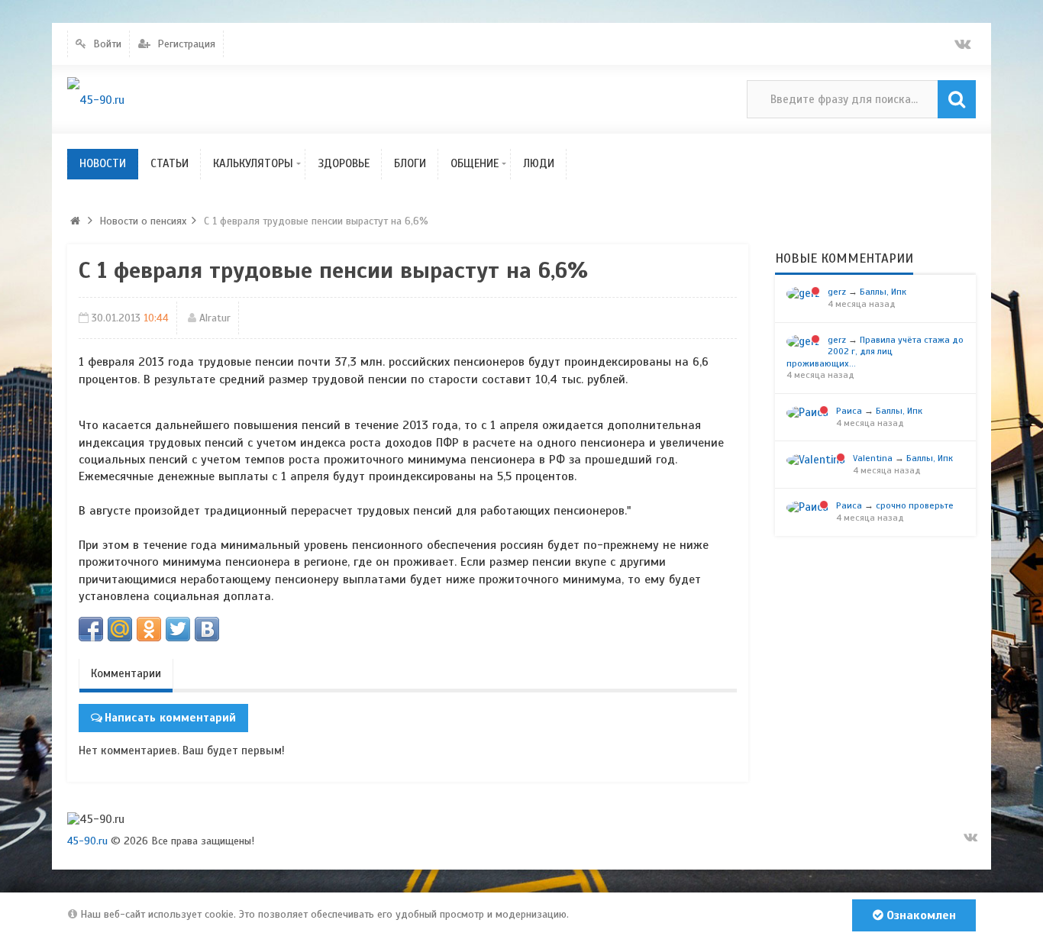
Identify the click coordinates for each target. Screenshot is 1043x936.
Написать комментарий (170, 718)
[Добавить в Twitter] (178, 629)
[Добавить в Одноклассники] (149, 629)
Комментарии (126, 673)
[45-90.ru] (95, 99)
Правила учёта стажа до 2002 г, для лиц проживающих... (875, 351)
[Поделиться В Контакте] (207, 629)
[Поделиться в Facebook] (91, 629)
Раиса (849, 410)
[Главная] (74, 221)
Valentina (873, 458)
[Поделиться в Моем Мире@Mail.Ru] (120, 629)
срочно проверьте (915, 505)
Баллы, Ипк (883, 291)
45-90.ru (87, 840)
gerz (837, 291)
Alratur (215, 317)
